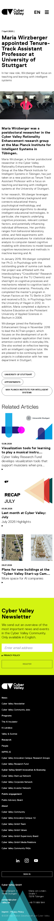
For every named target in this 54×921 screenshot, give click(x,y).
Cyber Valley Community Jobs (16, 710)
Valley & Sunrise (9, 734)
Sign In (27, 874)
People (5, 746)
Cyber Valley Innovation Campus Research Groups (26, 758)
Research (6, 740)
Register (27, 664)
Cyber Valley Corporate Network (17, 782)
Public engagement (12, 794)
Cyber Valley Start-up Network (16, 776)
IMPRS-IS (6, 752)
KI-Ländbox (7, 728)
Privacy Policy (11, 655)
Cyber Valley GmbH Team (14, 824)
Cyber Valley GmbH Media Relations (19, 842)
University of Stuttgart (18, 374)
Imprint (5, 912)
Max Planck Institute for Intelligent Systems (27, 391)
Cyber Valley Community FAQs (16, 848)
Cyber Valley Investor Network (16, 788)
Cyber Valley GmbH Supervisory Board (20, 836)
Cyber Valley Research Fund (15, 764)
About (5, 806)
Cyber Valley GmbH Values (14, 830)
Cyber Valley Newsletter (13, 703)
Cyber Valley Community (13, 812)
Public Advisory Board (12, 800)
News (4, 698)
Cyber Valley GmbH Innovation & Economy (24, 770)
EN (37, 12)
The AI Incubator (10, 722)
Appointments (12, 382)
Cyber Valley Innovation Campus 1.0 (18, 818)
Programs (7, 715)
